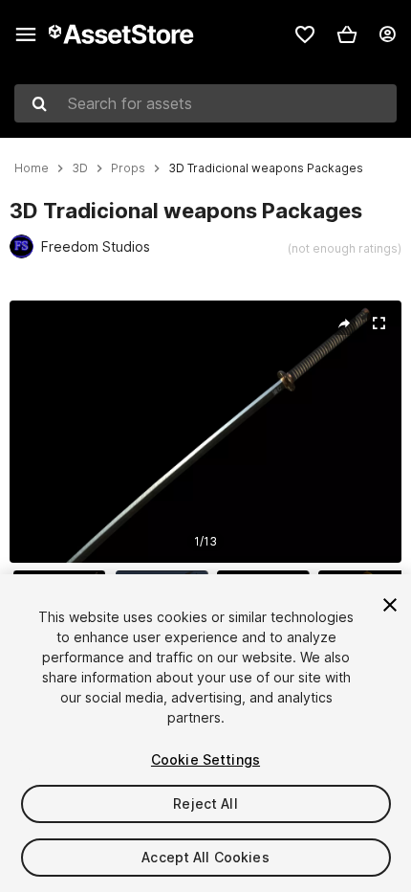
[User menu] (387, 34)
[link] (304, 34)
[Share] (344, 323)
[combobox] (205, 103)
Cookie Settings (205, 759)
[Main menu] (26, 34)
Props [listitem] (128, 168)
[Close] (390, 605)
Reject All (205, 803)
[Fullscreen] (378, 323)
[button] (346, 34)
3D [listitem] (80, 168)
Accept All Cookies (205, 857)
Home (31, 168)
